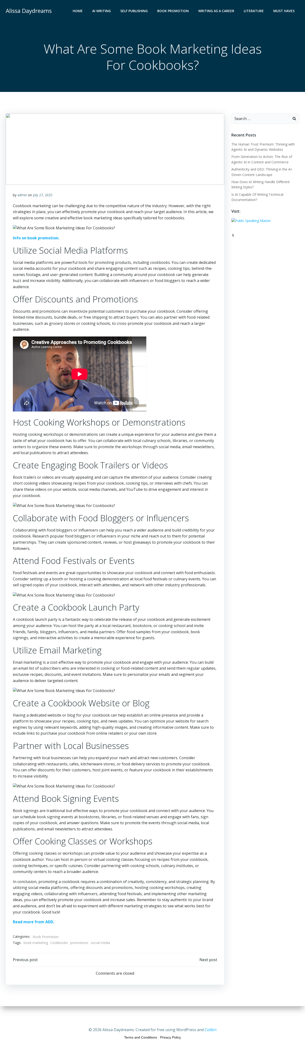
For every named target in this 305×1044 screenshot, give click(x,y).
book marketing (36, 942)
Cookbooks (59, 942)
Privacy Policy (170, 1037)
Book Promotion (173, 11)
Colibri (210, 1029)
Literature (254, 11)
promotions (79, 942)
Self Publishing (134, 11)
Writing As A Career (216, 11)
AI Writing (101, 11)
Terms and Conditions (140, 1037)
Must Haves (284, 11)
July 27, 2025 (42, 195)
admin (22, 195)
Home (78, 11)
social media (100, 942)
